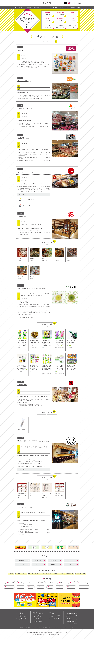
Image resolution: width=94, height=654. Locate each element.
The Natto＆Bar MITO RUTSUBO (27, 441)
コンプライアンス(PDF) (61, 627)
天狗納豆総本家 (22, 385)
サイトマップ (71, 627)
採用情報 (28, 627)
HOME (15, 7)
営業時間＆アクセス (64, 7)
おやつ (72, 582)
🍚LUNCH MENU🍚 (21, 493)
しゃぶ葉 (20, 507)
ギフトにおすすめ (32, 582)
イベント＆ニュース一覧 (38, 613)
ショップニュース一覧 (38, 616)
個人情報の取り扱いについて (48, 627)
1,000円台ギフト (9, 586)
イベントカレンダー (38, 615)
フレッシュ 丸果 (22, 81)
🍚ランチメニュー (59, 493)
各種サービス (54, 564)
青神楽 (56, 258)
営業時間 (52, 613)
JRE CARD (69, 618)
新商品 (42, 582)
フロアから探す (20, 613)
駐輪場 (52, 616)
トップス (18, 573)
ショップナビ (29, 7)
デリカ (60, 20)
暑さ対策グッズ (71, 586)
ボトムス (25, 573)
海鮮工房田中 (21, 138)
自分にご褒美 (11, 582)
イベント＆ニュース (47, 7)
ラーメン (72, 14)
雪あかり (44, 258)
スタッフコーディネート (46, 573)
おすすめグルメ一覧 (47, 26)
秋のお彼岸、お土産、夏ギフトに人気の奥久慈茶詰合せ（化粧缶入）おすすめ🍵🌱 (46, 344)
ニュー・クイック (22, 108)
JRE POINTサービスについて (72, 613)
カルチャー (21, 564)
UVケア (50, 586)
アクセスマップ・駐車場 (55, 615)
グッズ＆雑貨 (38, 560)
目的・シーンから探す (22, 616)
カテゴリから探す (21, 615)
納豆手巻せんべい (34, 258)
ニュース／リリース (36, 627)
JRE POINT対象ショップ (71, 619)
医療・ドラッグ (38, 564)
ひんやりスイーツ (84, 586)
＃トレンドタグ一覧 (38, 619)
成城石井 (20, 50)
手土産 (20, 582)
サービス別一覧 (72, 26)
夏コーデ (31, 586)
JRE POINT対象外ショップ (72, 621)
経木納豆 (19, 258)
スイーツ (72, 20)
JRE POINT (55, 7)
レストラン (47, 14)
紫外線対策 (41, 586)
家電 (70, 564)
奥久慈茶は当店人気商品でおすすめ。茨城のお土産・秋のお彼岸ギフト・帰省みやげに (21, 344)
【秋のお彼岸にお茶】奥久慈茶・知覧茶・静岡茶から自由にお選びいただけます (34, 368)
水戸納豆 (20, 216)
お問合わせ (72, 7)
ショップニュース (37, 7)
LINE (73, 3)
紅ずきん (69, 258)
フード (47, 20)
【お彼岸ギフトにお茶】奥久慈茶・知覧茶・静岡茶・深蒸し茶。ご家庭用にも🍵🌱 (46, 368)
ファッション (22, 560)
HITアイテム (62, 582)
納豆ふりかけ (20, 276)
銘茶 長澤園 (21, 288)
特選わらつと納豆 (21, 429)
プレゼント (21, 586)
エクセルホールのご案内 (55, 618)
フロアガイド (21, 7)
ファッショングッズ (33, 573)
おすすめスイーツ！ (80, 573)
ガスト (19, 172)
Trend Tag (47, 579)
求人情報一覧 (20, 619)
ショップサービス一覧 (22, 618)
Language (79, 3)
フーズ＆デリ (70, 560)
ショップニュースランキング (39, 621)
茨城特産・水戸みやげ (58, 573)
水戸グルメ (60, 586)
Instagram (69, 3)
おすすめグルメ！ (70, 573)
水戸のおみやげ (82, 582)
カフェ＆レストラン (54, 560)
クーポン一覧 (36, 618)
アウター (12, 573)
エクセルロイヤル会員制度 (72, 623)
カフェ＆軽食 (60, 14)
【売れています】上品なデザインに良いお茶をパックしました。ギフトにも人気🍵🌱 (59, 368)
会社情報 (78, 7)
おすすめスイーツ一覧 (60, 26)
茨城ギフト (52, 582)
